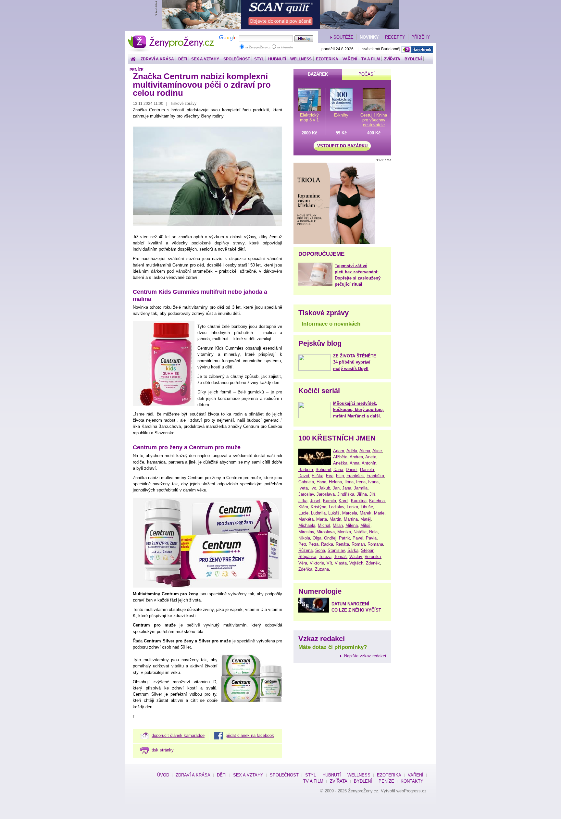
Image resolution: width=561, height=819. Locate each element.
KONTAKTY (412, 781)
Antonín (369, 463)
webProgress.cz (411, 790)
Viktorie (317, 563)
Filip (340, 475)
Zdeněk (373, 563)
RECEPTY (395, 37)
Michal (324, 525)
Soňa (320, 550)
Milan (338, 525)
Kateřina (377, 500)
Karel (343, 500)
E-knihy (341, 115)
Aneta (370, 456)
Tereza (325, 556)
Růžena (305, 550)
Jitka (302, 500)
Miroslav (306, 531)
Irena (361, 481)
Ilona (349, 481)
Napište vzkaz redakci (365, 655)
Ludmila (318, 513)
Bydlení (413, 59)
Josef (315, 500)
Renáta (342, 544)
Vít (329, 563)
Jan (336, 488)
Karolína (359, 500)
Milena (351, 525)
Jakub (324, 488)
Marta (321, 519)
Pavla (371, 538)
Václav (355, 556)
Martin (335, 519)
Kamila (329, 500)
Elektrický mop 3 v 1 (309, 117)
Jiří (372, 494)
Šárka (352, 550)
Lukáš (334, 513)
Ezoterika (327, 59)
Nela (373, 531)
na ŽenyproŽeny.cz (258, 47)
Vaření (350, 59)
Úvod (163, 775)
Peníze (136, 70)
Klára (303, 506)
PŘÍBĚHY (420, 37)
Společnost (236, 59)
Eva (329, 475)
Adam (338, 450)
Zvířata (392, 59)
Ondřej (330, 538)
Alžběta (340, 456)
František (355, 475)
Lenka (352, 506)
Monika (344, 531)
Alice (377, 450)
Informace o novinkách (331, 324)
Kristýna (318, 506)
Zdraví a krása (157, 59)
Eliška (317, 475)
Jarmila (361, 488)
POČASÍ (366, 74)
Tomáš (340, 556)
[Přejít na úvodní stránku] (133, 59)
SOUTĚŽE (343, 37)
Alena (364, 450)
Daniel (351, 469)
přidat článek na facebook (250, 735)
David (303, 475)
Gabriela (306, 481)
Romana (375, 544)
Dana (338, 469)
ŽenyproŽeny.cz (171, 37)
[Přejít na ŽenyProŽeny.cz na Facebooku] (417, 49)
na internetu (284, 47)
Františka (375, 475)
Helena (335, 481)
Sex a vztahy (205, 59)
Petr (302, 544)
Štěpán (367, 550)
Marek (365, 513)
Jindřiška (345, 494)
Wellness (301, 59)
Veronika (373, 556)
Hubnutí (277, 59)
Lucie (303, 513)
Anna (354, 463)
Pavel (358, 538)
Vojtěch (356, 563)
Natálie (360, 531)
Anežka (340, 463)
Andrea (356, 456)
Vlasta (341, 563)
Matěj (365, 519)
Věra (302, 563)
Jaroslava (326, 494)
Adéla (351, 450)
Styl (259, 59)
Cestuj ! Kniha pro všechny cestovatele (373, 120)
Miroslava (326, 531)
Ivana (373, 481)
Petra (313, 544)
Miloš (365, 525)
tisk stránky (163, 750)
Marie (379, 513)
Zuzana (322, 569)
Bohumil (323, 469)
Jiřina (362, 494)
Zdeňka (305, 569)
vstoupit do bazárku (342, 145)
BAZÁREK (318, 74)
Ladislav (336, 506)
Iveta (303, 488)
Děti (182, 59)
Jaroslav (306, 494)
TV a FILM (370, 59)
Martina (351, 519)
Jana (346, 488)
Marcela (349, 513)
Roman (358, 544)
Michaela (306, 525)
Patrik (344, 538)
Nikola (304, 538)
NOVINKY (369, 37)
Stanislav (336, 550)
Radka (327, 544)
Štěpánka (307, 556)
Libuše (367, 506)
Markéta (306, 519)
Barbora (305, 469)
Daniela (367, 469)
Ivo (313, 488)
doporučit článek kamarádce (178, 735)
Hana (321, 481)
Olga (317, 538)
